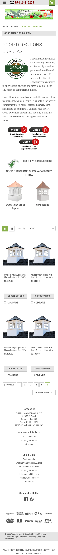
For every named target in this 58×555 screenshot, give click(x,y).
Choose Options (16, 296)
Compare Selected (44, 392)
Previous (10, 385)
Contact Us (29, 481)
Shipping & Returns (29, 440)
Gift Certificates (29, 437)
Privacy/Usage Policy (29, 478)
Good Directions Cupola (32, 26)
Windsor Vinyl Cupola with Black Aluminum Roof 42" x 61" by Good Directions (15, 276)
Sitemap (29, 444)
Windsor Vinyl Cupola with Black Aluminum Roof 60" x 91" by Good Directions (42, 349)
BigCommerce (21, 537)
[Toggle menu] (4, 4)
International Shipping (29, 474)
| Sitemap (42, 534)
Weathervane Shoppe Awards (29, 463)
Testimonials (29, 459)
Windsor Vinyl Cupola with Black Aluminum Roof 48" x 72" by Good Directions (42, 276)
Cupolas (14, 26)
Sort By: (21, 228)
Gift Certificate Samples (29, 467)
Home (5, 26)
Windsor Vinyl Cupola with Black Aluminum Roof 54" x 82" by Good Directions (15, 349)
